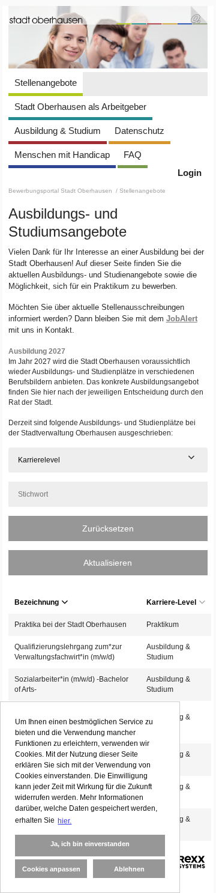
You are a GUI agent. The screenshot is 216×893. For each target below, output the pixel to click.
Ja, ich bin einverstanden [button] (90, 843)
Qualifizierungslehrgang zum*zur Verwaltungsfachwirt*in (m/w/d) (68, 652)
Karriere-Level (171, 602)
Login (190, 173)
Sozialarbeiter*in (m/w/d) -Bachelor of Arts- (71, 684)
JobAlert (181, 318)
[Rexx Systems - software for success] (184, 861)
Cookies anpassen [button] (51, 869)
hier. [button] (64, 821)
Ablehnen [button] (129, 869)
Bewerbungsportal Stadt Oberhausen (61, 190)
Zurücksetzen (108, 528)
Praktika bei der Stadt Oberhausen (70, 624)
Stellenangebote (45, 82)
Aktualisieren (107, 563)
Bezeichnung (36, 602)
